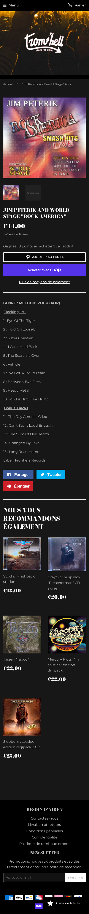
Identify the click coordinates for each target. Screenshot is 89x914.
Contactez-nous (44, 818)
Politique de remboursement (44, 844)
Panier (80, 5)
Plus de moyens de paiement (44, 282)
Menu (14, 5)
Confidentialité (44, 837)
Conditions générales (44, 831)
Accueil (8, 84)
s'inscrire (75, 877)
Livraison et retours (44, 825)
